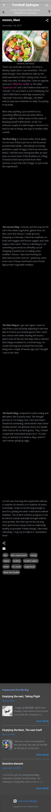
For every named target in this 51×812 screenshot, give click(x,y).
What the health (11, 572)
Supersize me (9, 87)
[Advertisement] (25, 195)
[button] (47, 21)
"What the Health (20, 84)
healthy (16, 560)
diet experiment (19, 555)
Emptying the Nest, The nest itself (22, 729)
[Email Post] (4, 549)
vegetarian (29, 566)
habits (6, 560)
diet (5, 555)
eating (33, 555)
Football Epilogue (25, 5)
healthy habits (31, 560)
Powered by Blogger (27, 801)
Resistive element (12, 763)
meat (6, 566)
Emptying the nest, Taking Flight (21, 696)
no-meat (16, 566)
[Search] (47, 5)
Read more (42, 721)
